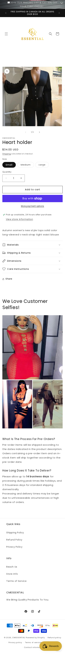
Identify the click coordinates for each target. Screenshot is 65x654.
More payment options (32, 206)
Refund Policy (14, 539)
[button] (6, 33)
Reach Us (11, 566)
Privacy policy (15, 642)
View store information (19, 219)
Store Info (12, 573)
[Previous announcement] (5, 12)
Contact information (34, 647)
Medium (27, 165)
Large (44, 165)
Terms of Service (16, 581)
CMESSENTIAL (18, 637)
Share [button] (9, 278)
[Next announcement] (59, 12)
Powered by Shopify (35, 637)
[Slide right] (39, 132)
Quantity (6, 171)
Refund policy (54, 637)
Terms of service (33, 642)
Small (9, 164)
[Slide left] (25, 132)
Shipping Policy (15, 532)
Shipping (6, 154)
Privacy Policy (14, 546)
